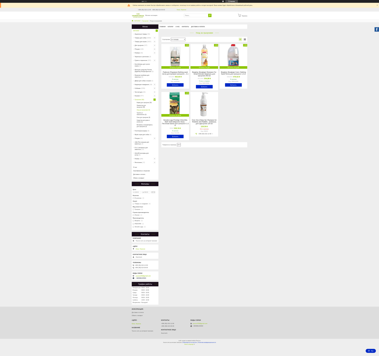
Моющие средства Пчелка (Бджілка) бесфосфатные (143, 70)
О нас (178, 26)
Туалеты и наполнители (140, 113)
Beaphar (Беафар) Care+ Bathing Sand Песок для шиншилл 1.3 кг (233, 73)
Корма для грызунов (143, 102)
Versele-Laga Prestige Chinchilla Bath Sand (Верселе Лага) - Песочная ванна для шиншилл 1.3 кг (175, 122)
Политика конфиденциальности (207, 342)
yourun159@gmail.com (143, 276)
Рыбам (137, 158)
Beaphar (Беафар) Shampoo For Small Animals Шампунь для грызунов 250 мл (204, 74)
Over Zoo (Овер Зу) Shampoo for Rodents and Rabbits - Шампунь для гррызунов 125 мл (204, 122)
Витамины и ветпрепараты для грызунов (144, 125)
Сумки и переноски (141, 60)
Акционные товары (141, 34)
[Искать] (210, 15)
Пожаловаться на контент (189, 342)
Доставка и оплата (198, 26)
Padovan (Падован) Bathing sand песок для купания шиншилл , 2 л (175, 73)
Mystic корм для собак (142, 134)
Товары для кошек (141, 41)
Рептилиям (138, 162)
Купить (176, 85)
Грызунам (145, 21)
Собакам (137, 88)
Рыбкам (137, 53)
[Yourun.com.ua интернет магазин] (138, 15)
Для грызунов (139, 45)
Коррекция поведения (142, 84)
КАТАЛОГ (138, 21)
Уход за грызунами (142, 110)
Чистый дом (138, 92)
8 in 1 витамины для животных (141, 148)
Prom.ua (198, 340)
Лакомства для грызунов (141, 106)
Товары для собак (140, 38)
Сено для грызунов (142, 117)
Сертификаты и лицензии (141, 171)
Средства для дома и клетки (143, 121)
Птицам (137, 49)
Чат (372, 351)
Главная (162, 26)
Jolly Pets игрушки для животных (142, 143)
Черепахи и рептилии (142, 56)
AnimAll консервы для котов (142, 154)
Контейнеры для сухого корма (142, 65)
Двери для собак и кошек (143, 81)
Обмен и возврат (138, 178)
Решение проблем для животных (142, 76)
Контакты (185, 26)
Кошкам (137, 96)
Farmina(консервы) (141, 131)
